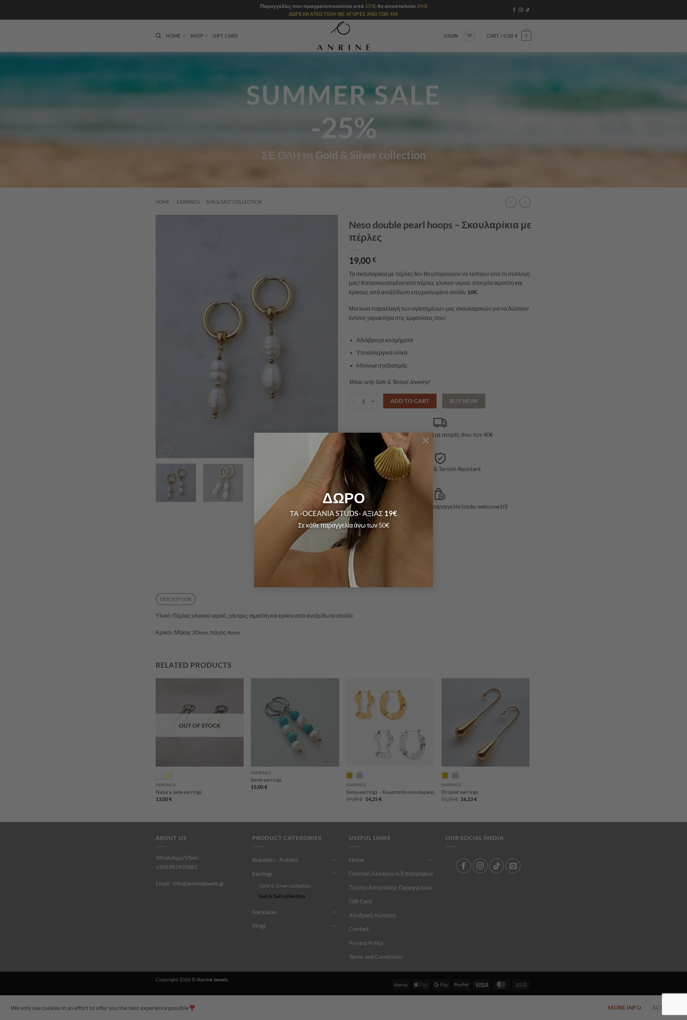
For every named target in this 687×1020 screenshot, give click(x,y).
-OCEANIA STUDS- (330, 513)
